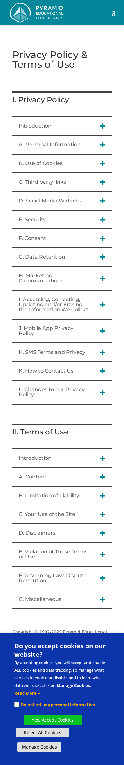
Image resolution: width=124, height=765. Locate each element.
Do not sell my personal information (58, 705)
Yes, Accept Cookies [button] (53, 720)
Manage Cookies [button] (39, 747)
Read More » (27, 693)
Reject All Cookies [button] (42, 732)
